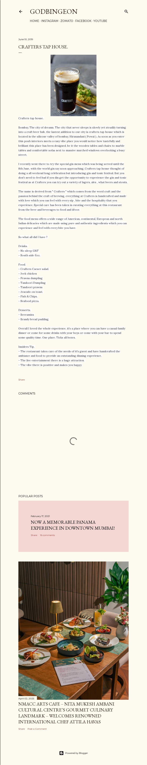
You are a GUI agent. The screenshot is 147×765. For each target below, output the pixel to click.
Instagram (49, 21)
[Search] (126, 10)
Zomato (66, 21)
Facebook (83, 21)
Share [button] (21, 379)
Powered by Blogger (76, 753)
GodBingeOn (54, 11)
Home (34, 21)
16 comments (47, 535)
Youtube (100, 21)
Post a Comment (37, 728)
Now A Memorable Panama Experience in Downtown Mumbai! (73, 525)
